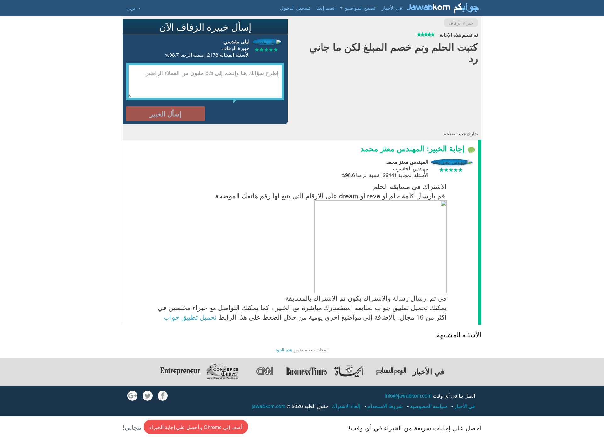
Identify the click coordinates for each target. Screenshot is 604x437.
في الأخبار (392, 7)
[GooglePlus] (132, 396)
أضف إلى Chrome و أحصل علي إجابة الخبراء (195, 427)
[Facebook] (163, 396)
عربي (131, 8)
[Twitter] (148, 396)
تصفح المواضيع (359, 7)
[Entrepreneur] (180, 371)
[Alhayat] (348, 371)
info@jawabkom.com (408, 395)
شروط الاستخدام (384, 406)
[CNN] (264, 371)
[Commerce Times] (222, 371)
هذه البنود (283, 349)
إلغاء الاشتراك (346, 406)
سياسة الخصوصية (428, 406)
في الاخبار (464, 406)
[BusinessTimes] (306, 371)
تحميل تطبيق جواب (190, 316)
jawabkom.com (268, 406)
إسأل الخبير (166, 113)
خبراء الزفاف (461, 23)
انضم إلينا (326, 7)
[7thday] (391, 371)
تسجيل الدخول (295, 7)
